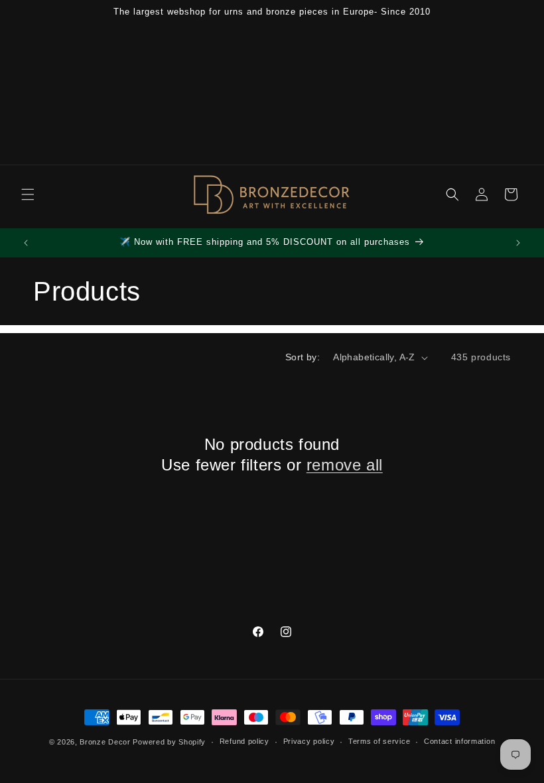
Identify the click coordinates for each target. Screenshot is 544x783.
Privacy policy (309, 741)
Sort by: (302, 357)
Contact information (459, 741)
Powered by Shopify (169, 742)
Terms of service (379, 741)
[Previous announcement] (25, 242)
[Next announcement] (518, 242)
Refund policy (244, 741)
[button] (27, 194)
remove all (344, 465)
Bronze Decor (105, 742)
